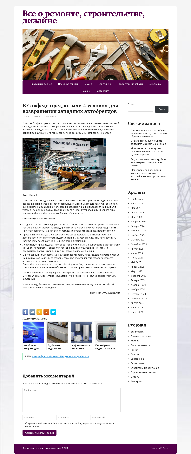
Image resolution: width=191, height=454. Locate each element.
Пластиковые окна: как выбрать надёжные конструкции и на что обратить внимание (149, 133)
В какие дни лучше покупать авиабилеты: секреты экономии (148, 142)
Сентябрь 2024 (139, 298)
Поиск (131, 104)
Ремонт (88, 83)
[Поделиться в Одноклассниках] (39, 312)
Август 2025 (137, 248)
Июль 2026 (137, 198)
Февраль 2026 (138, 221)
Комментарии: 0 (49, 116)
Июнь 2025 (137, 257)
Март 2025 (136, 271)
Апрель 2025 (137, 266)
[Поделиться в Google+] (46, 312)
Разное (86, 90)
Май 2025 (136, 262)
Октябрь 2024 (138, 293)
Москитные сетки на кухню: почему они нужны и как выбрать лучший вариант (149, 151)
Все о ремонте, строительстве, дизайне (84, 17)
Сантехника (104, 83)
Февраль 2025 (138, 275)
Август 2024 (137, 302)
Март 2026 (136, 217)
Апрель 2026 (137, 212)
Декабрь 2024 (138, 284)
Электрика (155, 83)
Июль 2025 (137, 253)
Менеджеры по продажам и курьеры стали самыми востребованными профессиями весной (148, 174)
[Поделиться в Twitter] (53, 312)
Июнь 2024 (137, 312)
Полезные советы (68, 83)
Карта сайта (102, 90)
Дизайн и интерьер (41, 83)
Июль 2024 (137, 307)
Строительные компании (145, 367)
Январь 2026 (138, 226)
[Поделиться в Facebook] (25, 312)
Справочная (137, 363)
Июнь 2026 (137, 203)
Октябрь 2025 (138, 239)
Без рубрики (137, 331)
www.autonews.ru (111, 292)
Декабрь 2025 (138, 230)
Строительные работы (130, 83)
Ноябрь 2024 (138, 289)
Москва (135, 340)
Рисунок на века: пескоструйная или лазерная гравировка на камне (148, 162)
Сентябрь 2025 (139, 244)
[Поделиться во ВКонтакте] (32, 312)
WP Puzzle (163, 448)
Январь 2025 (138, 280)
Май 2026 (136, 207)
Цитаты (135, 376)
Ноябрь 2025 (138, 235)
